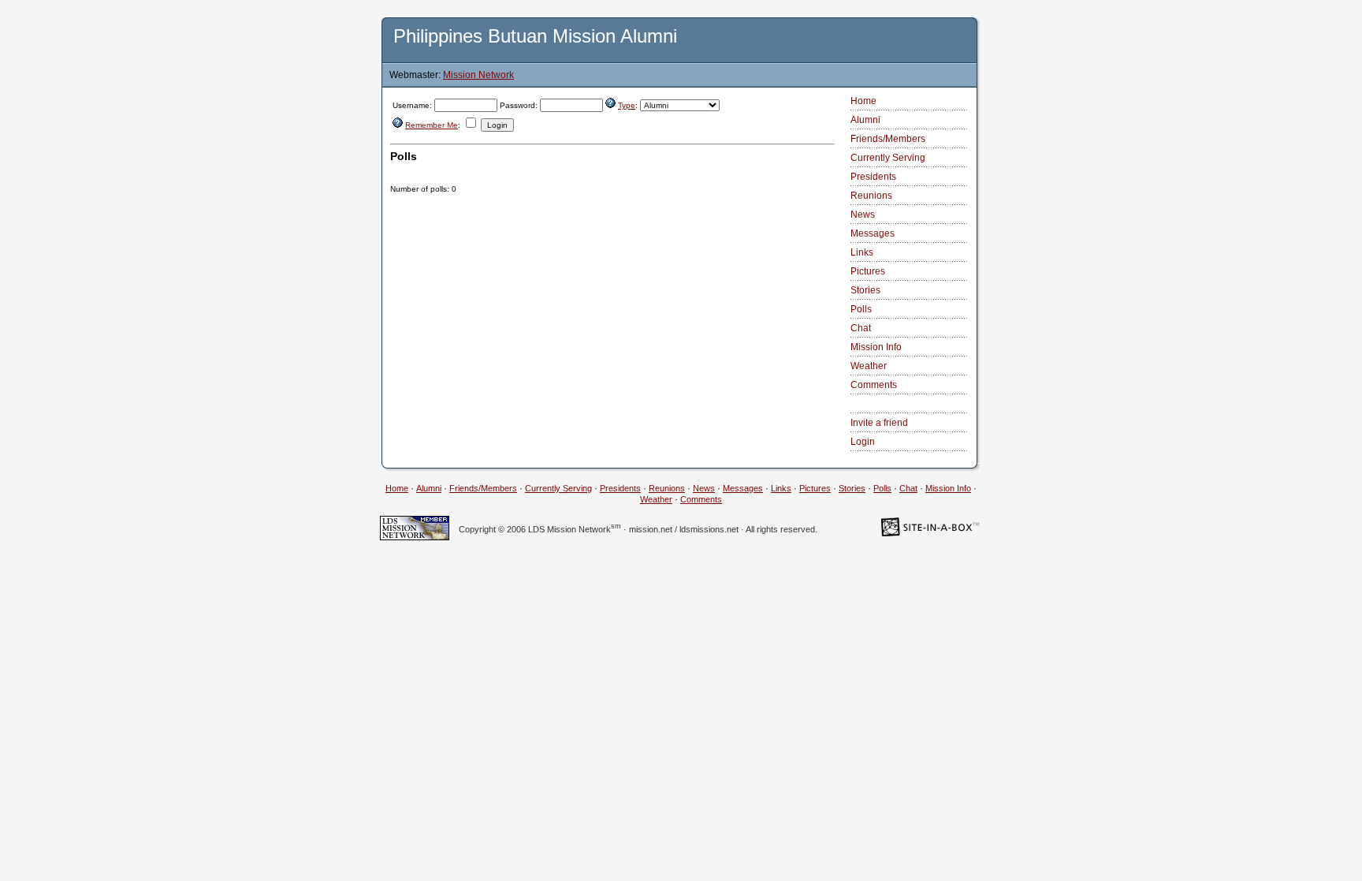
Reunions (871, 195)
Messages (872, 233)
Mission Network (478, 74)
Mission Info (876, 347)
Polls (861, 309)
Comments (873, 384)
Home (863, 100)
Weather (868, 365)
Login (862, 441)
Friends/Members (887, 138)
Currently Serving (887, 157)
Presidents (873, 176)
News (862, 214)
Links (861, 252)
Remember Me (431, 125)
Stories (865, 290)
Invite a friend (879, 422)
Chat (860, 328)
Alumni (865, 119)
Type (626, 105)
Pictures (867, 271)
